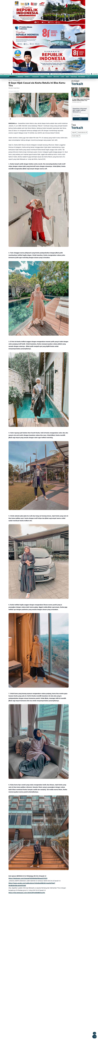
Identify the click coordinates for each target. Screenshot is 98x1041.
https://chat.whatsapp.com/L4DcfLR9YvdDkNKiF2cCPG (27, 893)
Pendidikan (81, 76)
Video (42, 76)
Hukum (49, 76)
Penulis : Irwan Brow (14, 88)
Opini (67, 76)
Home (10, 80)
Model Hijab (75, 135)
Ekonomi (56, 76)
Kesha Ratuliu (82, 132)
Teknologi (73, 76)
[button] (56, 1035)
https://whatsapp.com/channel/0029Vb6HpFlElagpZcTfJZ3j (28, 878)
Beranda (20, 76)
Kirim (80, 118)
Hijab (73, 132)
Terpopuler (35, 76)
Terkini (27, 76)
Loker (62, 76)
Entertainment (16, 80)
